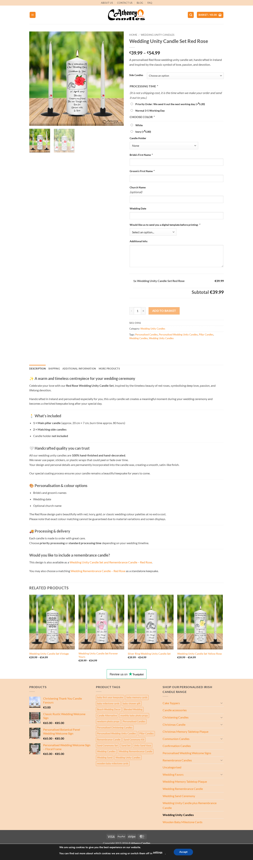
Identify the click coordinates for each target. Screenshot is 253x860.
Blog (140, 2)
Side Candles (136, 75)
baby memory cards (136, 697)
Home (133, 34)
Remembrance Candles (177, 760)
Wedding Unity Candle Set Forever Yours (98, 655)
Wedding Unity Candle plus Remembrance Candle (190, 805)
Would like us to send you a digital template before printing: (165, 224)
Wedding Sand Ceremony (179, 796)
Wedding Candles (138, 338)
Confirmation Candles (177, 746)
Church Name (138, 187)
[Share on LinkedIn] (159, 346)
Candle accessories (175, 710)
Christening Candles (176, 717)
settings (157, 852)
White (139, 125)
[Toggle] (221, 703)
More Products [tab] (109, 368)
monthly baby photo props (134, 715)
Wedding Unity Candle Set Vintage (49, 653)
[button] (33, 15)
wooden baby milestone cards (112, 763)
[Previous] (35, 78)
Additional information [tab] (79, 368)
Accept (183, 852)
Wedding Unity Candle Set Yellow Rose (199, 653)
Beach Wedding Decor (109, 709)
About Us (107, 2)
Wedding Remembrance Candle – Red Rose (98, 571)
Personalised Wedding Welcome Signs (187, 753)
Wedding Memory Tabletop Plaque (185, 781)
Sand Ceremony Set (107, 745)
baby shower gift (131, 703)
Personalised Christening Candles (114, 727)
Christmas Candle (174, 724)
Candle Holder (138, 138)
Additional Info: (139, 241)
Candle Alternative (107, 715)
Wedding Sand (104, 757)
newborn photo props (108, 721)
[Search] (191, 15)
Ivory (143, 131)
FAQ (149, 2)
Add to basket (164, 310)
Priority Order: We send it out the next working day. (170, 104)
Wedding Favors (173, 774)
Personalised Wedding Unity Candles (178, 334)
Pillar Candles (206, 334)
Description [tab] (37, 368)
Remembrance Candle (108, 739)
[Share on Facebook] (133, 346)
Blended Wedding (133, 709)
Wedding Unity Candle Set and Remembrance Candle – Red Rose (111, 562)
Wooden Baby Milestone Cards (182, 822)
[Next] (117, 78)
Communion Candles (176, 738)
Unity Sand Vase (142, 745)
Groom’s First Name (142, 171)
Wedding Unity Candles (157, 34)
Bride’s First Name (141, 154)
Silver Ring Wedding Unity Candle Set (149, 653)
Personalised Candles (146, 334)
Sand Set (126, 745)
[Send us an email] (225, 4)
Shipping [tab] (54, 368)
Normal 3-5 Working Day (150, 110)
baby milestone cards (108, 703)
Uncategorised (172, 767)
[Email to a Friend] (146, 346)
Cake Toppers (171, 703)
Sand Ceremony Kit (134, 739)
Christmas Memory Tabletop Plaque (185, 731)
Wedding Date (138, 208)
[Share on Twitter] (139, 346)
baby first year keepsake (110, 697)
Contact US (125, 2)
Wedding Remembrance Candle (135, 751)
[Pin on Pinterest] (153, 346)
